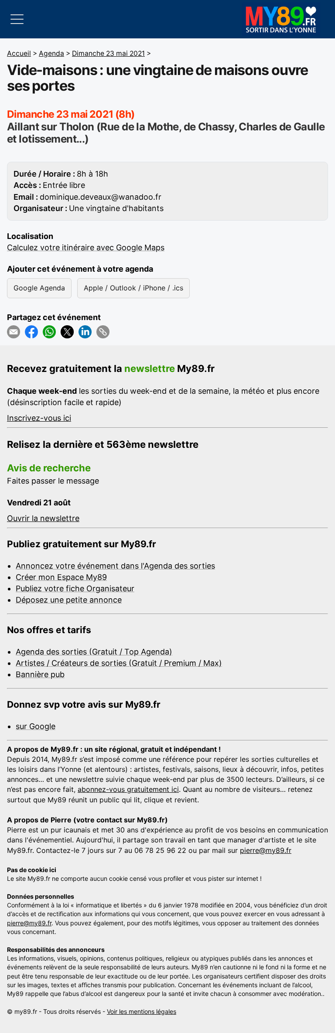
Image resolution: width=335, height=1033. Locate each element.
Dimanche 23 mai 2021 (108, 53)
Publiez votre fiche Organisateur (75, 588)
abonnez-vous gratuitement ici (128, 789)
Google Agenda (39, 287)
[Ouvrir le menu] (17, 19)
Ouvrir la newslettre (43, 518)
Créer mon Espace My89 (61, 577)
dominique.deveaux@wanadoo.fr (100, 196)
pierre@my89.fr (265, 850)
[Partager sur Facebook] (31, 331)
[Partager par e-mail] (13, 331)
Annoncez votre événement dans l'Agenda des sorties (115, 565)
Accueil (19, 53)
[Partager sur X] (67, 331)
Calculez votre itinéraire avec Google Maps (85, 247)
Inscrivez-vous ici (39, 418)
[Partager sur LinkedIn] (85, 331)
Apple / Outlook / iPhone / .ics (133, 287)
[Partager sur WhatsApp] (49, 331)
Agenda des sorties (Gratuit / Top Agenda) (94, 651)
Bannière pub (40, 674)
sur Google (35, 726)
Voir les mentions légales (141, 1011)
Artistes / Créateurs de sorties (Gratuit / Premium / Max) (119, 663)
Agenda (51, 53)
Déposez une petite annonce (69, 599)
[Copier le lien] (102, 331)
